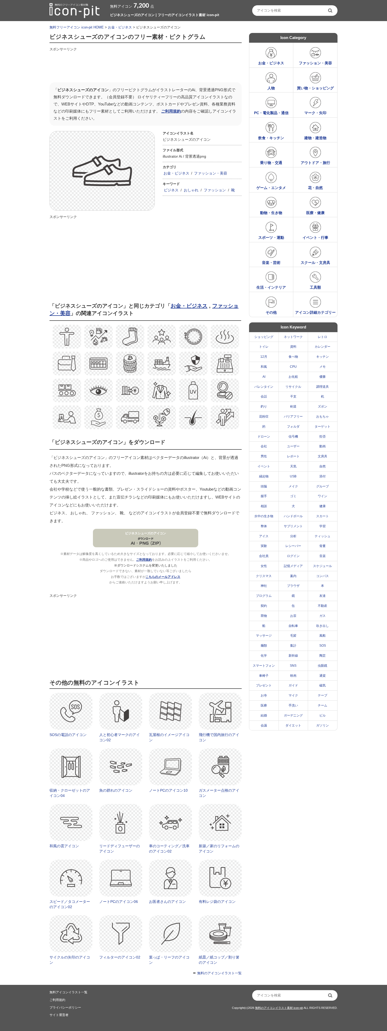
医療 (264, 705)
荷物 (264, 616)
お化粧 (293, 377)
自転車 (293, 626)
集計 (293, 645)
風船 (322, 635)
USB (293, 476)
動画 (322, 446)
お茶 (293, 616)
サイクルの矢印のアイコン (69, 960)
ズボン (322, 406)
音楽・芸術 (271, 262)
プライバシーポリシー (65, 1007)
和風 (264, 367)
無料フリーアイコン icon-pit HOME (76, 27)
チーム (322, 705)
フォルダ (293, 426)
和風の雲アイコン (64, 846)
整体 (264, 526)
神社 (264, 586)
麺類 (264, 645)
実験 (264, 546)
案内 (293, 576)
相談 (264, 506)
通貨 (322, 675)
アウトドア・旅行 (315, 163)
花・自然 (315, 188)
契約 (264, 606)
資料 (293, 346)
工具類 (315, 287)
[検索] (331, 10)
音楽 (322, 556)
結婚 (264, 715)
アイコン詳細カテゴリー (315, 312)
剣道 (293, 406)
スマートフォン (264, 665)
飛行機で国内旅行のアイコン (219, 737)
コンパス (322, 576)
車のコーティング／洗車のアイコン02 (169, 848)
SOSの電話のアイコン (68, 735)
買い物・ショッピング (315, 88)
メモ (322, 367)
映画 (293, 675)
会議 (264, 725)
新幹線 (293, 655)
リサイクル (293, 387)
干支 (293, 396)
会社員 (264, 556)
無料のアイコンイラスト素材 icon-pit (279, 1007)
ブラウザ (293, 586)
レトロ (322, 337)
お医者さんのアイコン (167, 901)
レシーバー (293, 546)
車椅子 (264, 675)
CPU (293, 367)
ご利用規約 (171, 111)
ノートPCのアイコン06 (118, 901)
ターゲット (322, 426)
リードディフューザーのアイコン (119, 848)
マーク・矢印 (315, 113)
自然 (322, 466)
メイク (293, 486)
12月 (263, 357)
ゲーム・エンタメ (271, 188)
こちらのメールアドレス (163, 577)
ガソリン (322, 725)
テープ (322, 695)
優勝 (322, 377)
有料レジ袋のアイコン (217, 901)
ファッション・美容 (210, 173)
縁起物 (264, 476)
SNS (293, 665)
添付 (322, 476)
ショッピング (263, 337)
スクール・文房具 (315, 262)
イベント (263, 466)
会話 (264, 396)
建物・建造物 (315, 138)
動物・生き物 (271, 213)
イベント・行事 (315, 237)
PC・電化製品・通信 (271, 113)
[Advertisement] (145, 65)
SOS (322, 645)
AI (263, 377)
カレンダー (322, 346)
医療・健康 (315, 213)
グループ (322, 486)
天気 (293, 466)
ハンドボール (293, 516)
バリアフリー (293, 416)
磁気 (322, 685)
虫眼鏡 (322, 665)
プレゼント (264, 685)
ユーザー (293, 446)
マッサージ (264, 635)
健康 (322, 506)
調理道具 (322, 387)
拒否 (322, 436)
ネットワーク (293, 337)
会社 (264, 446)
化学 (264, 655)
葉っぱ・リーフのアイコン (169, 960)
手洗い (293, 705)
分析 (293, 536)
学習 (322, 526)
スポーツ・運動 (271, 237)
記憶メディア (293, 566)
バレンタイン (263, 387)
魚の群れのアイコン (115, 790)
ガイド (293, 685)
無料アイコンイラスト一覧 (68, 992)
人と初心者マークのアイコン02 (119, 737)
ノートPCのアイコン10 (168, 790)
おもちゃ (322, 416)
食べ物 (293, 357)
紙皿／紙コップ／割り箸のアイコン (219, 960)
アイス (264, 536)
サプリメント (293, 526)
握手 (264, 496)
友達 (322, 596)
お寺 (264, 695)
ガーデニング (293, 715)
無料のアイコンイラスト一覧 (219, 973)
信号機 (293, 436)
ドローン (263, 436)
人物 (271, 88)
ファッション (215, 190)
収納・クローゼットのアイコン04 (69, 793)
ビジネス (171, 190)
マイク (293, 695)
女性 (264, 566)
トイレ (264, 346)
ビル (322, 715)
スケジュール (322, 566)
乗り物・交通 (271, 163)
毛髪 (293, 635)
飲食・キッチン (271, 138)
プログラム (264, 596)
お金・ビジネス (120, 27)
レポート (293, 456)
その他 (271, 312)
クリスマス (264, 576)
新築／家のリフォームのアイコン (219, 848)
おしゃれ (191, 190)
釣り (264, 406)
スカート (322, 516)
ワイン (322, 496)
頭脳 (264, 486)
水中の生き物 (263, 516)
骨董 (322, 546)
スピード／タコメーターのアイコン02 (69, 904)
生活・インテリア (271, 287)
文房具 (322, 456)
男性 (264, 456)
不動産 (322, 606)
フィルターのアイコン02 (119, 957)
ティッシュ (322, 536)
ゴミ (293, 496)
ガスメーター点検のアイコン (219, 793)
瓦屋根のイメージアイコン (169, 737)
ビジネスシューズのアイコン (145, 533)
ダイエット (293, 725)
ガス (322, 616)
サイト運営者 (58, 1015)
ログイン (293, 556)
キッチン (322, 357)
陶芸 (322, 655)
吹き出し (322, 626)
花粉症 (264, 416)
